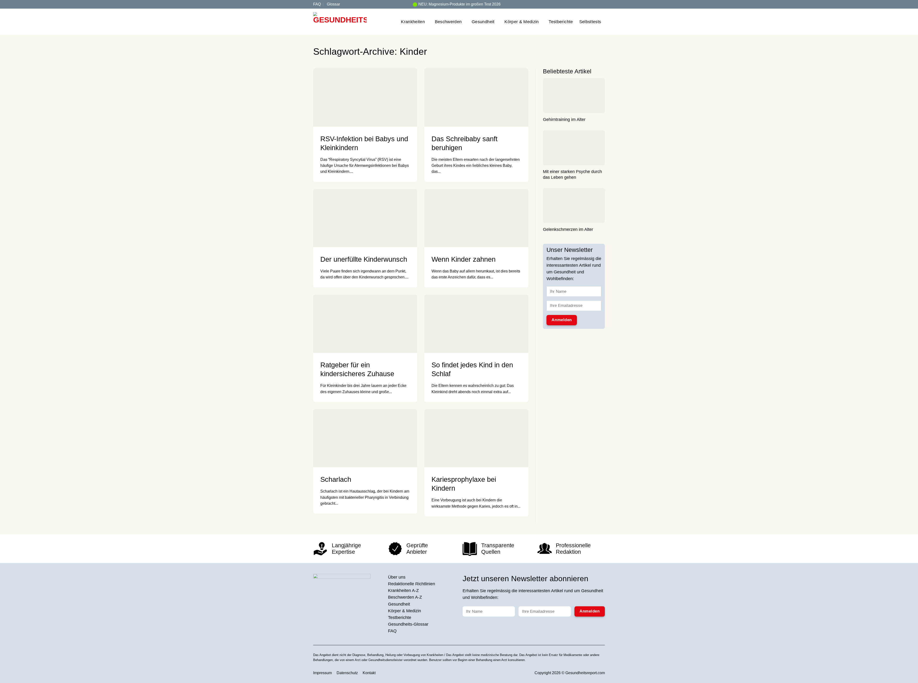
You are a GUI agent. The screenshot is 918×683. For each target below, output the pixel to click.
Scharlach (335, 479)
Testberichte (561, 21)
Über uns (396, 577)
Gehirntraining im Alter (564, 119)
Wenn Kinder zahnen (464, 259)
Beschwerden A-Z (405, 597)
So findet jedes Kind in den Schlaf (472, 369)
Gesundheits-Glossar (408, 624)
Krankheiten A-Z (403, 590)
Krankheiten (413, 21)
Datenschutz (347, 673)
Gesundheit (483, 21)
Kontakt (369, 673)
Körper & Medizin (521, 21)
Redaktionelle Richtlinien (411, 583)
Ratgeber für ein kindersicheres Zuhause (357, 369)
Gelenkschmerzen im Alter (568, 229)
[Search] (603, 4)
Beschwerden (448, 21)
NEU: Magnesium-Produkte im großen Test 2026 (459, 4)
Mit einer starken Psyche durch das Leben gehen (572, 174)
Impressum (322, 673)
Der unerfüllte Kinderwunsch (363, 259)
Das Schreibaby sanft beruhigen (464, 143)
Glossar (333, 4)
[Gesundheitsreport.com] (340, 22)
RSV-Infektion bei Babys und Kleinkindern (364, 143)
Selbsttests (590, 21)
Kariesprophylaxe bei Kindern (464, 484)
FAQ (317, 4)
